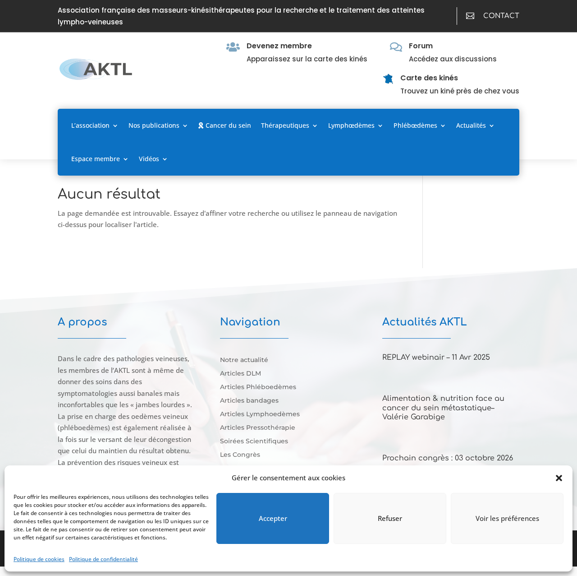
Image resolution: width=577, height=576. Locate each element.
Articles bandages (249, 400)
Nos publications (153, 125)
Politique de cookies (39, 559)
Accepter (273, 518)
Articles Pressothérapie (257, 428)
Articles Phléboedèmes (258, 387)
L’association (90, 125)
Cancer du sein (227, 125)
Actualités (471, 125)
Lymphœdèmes (351, 125)
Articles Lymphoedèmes (260, 414)
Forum (421, 46)
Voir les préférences (507, 518)
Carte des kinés (429, 78)
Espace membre (95, 158)
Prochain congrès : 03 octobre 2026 (447, 458)
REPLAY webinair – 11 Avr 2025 (436, 357)
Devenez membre (279, 46)
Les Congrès (240, 455)
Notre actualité (244, 360)
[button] (558, 478)
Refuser (390, 518)
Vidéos (149, 158)
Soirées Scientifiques (254, 441)
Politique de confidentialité (103, 559)
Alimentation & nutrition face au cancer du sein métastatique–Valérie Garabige (443, 408)
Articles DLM (240, 373)
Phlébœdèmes (415, 125)
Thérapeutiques (285, 125)
